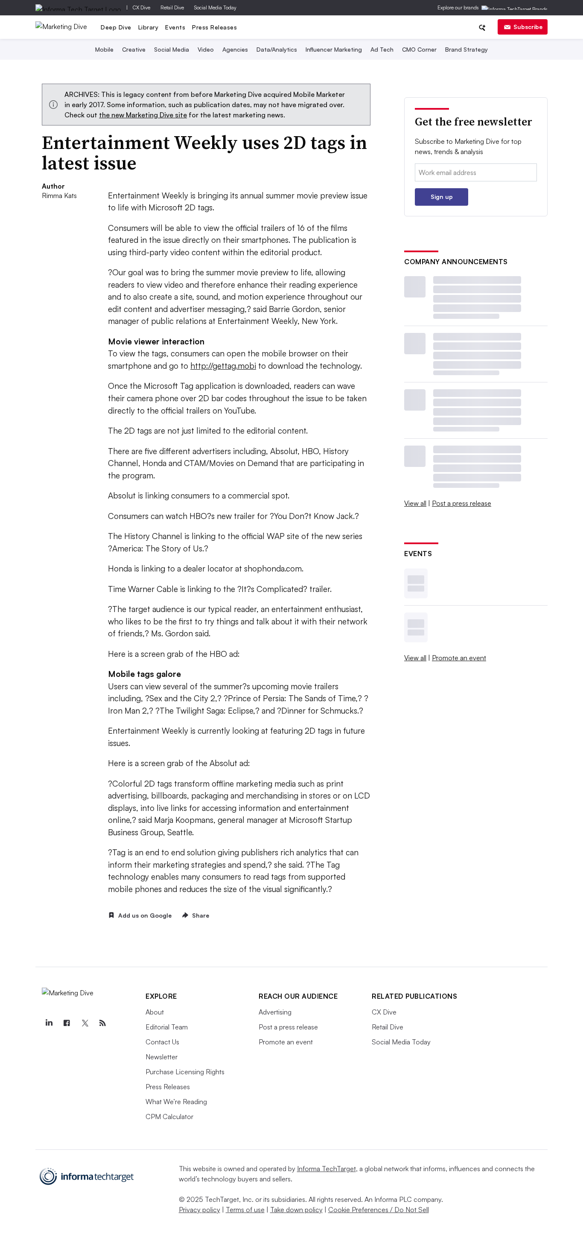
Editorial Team (167, 1027)
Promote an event (459, 657)
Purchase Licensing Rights (185, 1071)
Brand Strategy (466, 49)
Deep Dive (116, 27)
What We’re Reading (176, 1101)
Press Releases (214, 27)
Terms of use (245, 1209)
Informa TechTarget (326, 1168)
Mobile (104, 49)
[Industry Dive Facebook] (67, 1023)
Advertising (275, 1012)
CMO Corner (419, 49)
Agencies (235, 49)
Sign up (442, 196)
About (155, 1012)
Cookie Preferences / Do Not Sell (378, 1209)
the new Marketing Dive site (143, 115)
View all (415, 503)
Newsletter (162, 1056)
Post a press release (461, 503)
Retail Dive (172, 7)
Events (175, 27)
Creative (134, 49)
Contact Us (162, 1042)
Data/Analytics (277, 49)
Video (206, 49)
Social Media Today (215, 7)
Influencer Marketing (334, 49)
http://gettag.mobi (223, 366)
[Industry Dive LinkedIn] (49, 1023)
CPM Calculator (169, 1116)
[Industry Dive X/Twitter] (84, 1023)
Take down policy (296, 1209)
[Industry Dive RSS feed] (102, 1023)
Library (148, 27)
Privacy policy (199, 1209)
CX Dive (141, 7)
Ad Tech (382, 49)
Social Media (171, 49)
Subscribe (527, 26)
